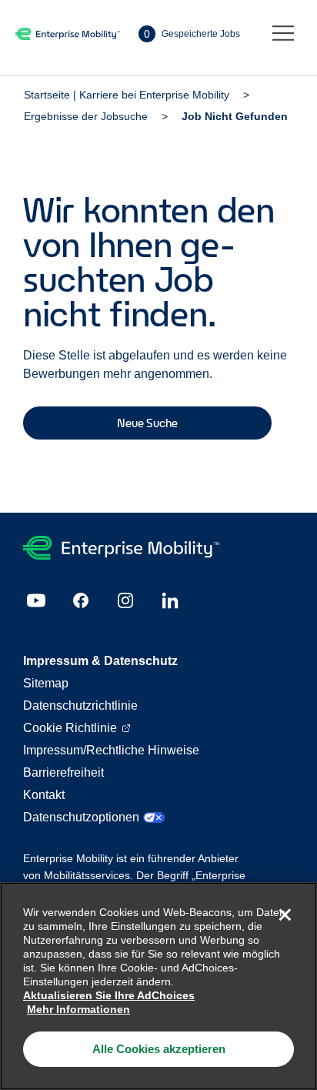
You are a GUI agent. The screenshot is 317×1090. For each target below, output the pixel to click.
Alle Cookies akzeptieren (158, 1048)
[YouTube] (36, 600)
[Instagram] (125, 600)
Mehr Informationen (78, 1009)
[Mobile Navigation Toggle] (283, 33)
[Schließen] (284, 914)
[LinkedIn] (170, 600)
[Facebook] (81, 600)
